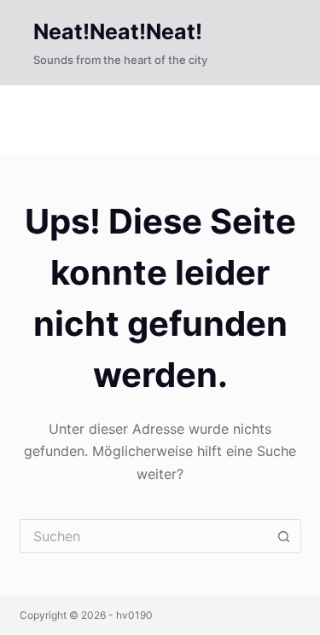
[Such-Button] (284, 536)
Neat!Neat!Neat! (117, 31)
